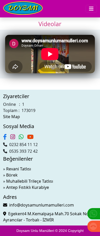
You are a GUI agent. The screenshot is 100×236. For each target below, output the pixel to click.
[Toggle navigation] (91, 9)
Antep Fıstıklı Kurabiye (27, 187)
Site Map (11, 116)
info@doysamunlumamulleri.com (40, 205)
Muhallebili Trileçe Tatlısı (29, 181)
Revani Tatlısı (18, 169)
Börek (12, 175)
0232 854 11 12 (22, 144)
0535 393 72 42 (22, 151)
